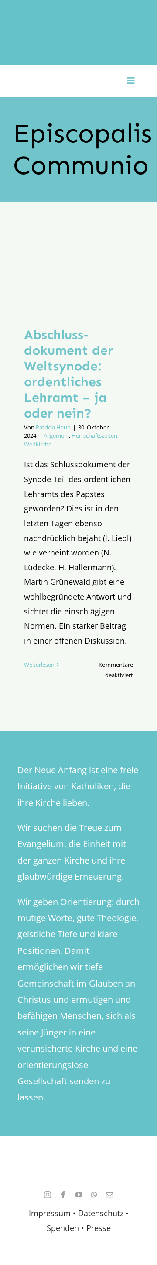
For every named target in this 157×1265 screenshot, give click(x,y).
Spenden (64, 1228)
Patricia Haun (53, 427)
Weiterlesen (39, 664)
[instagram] (47, 1194)
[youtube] (78, 1194)
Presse (98, 1228)
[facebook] (63, 1194)
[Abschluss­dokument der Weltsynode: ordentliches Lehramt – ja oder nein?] (78, 271)
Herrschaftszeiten (94, 435)
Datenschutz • (103, 1213)
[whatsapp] (94, 1194)
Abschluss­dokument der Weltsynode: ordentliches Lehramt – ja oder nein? (68, 374)
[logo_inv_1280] (78, 17)
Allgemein (56, 435)
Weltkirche (37, 444)
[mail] (109, 1194)
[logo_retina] (80, 1162)
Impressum (50, 1213)
